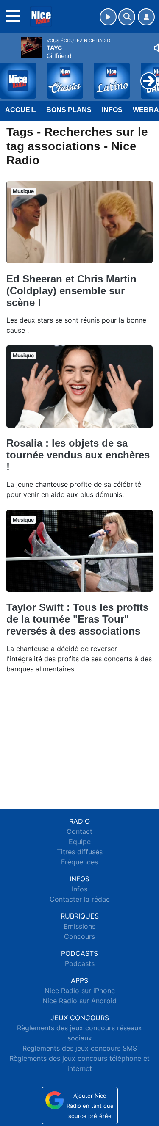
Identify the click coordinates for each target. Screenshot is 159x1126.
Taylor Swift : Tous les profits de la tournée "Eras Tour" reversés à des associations (77, 619)
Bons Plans (69, 109)
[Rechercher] (126, 16)
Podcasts (80, 963)
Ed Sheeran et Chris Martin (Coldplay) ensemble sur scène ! (71, 290)
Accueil (20, 109)
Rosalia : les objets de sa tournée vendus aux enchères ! (78, 454)
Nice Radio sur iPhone (80, 990)
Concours (79, 936)
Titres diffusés (80, 851)
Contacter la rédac (80, 899)
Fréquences (79, 862)
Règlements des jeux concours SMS (79, 1048)
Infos (112, 109)
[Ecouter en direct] (108, 16)
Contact (79, 831)
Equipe (80, 841)
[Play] (11, 74)
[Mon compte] (146, 16)
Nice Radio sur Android (79, 1000)
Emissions (79, 926)
